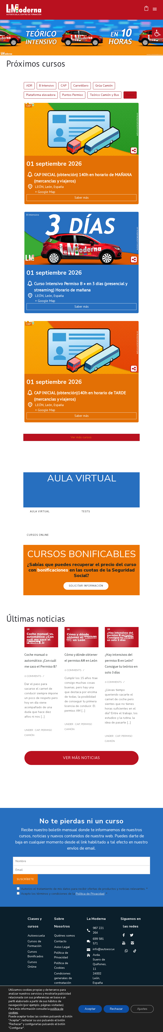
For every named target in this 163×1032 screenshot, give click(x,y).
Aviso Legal (62, 947)
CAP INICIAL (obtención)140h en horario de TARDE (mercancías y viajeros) (80, 396)
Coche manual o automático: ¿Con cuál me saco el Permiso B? (40, 660)
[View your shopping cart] (146, 9)
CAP (28, 105)
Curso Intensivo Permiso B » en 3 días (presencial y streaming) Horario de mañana (80, 287)
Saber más (81, 198)
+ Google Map (45, 192)
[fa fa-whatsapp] (127, 950)
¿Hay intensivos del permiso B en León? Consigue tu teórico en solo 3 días (121, 663)
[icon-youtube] (125, 943)
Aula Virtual (40, 511)
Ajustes (142, 1009)
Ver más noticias (81, 757)
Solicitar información (86, 585)
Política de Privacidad (90, 894)
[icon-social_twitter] (132, 935)
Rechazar (116, 1009)
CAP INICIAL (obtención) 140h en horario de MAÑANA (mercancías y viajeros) (83, 178)
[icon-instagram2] (133, 943)
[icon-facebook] (125, 935)
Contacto (60, 941)
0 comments (32, 676)
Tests (86, 511)
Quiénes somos (64, 936)
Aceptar (90, 1009)
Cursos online (38, 535)
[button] (157, 33)
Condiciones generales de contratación (63, 978)
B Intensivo (32, 214)
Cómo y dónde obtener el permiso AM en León (81, 657)
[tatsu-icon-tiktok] (134, 950)
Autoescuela (36, 936)
